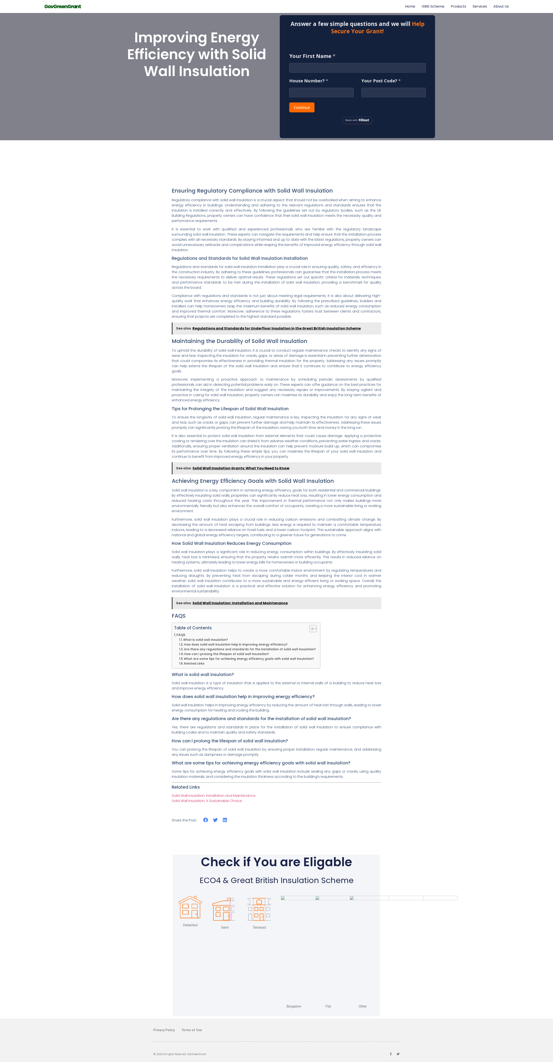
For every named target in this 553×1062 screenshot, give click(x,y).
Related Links (194, 664)
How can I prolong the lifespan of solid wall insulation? (226, 654)
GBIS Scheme (433, 6)
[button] (205, 820)
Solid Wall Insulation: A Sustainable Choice (207, 800)
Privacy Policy (164, 1030)
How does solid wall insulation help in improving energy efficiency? (236, 645)
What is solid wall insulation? (205, 640)
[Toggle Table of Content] (311, 628)
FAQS (180, 635)
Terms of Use (191, 1030)
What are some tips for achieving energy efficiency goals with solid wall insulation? (249, 659)
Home (410, 6)
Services (480, 6)
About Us (501, 6)
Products (458, 6)
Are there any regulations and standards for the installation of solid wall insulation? (250, 649)
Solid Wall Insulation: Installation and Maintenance (214, 795)
